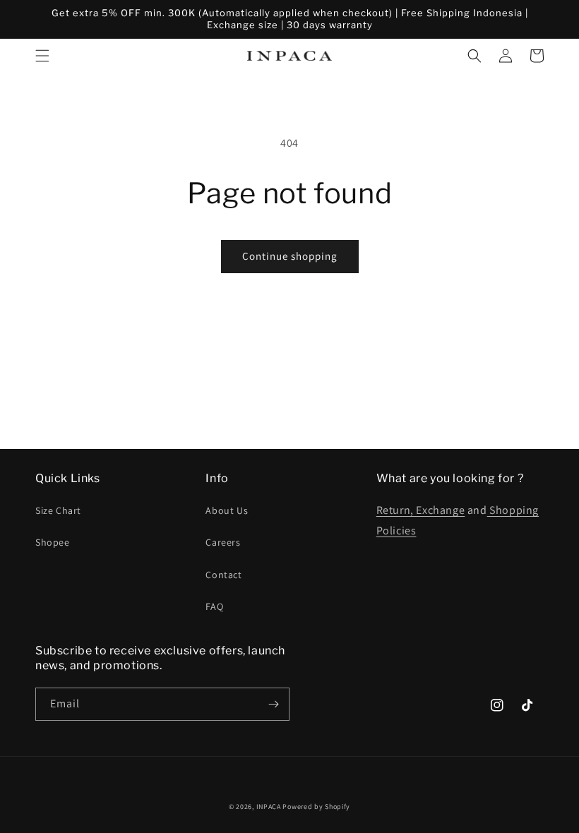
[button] (42, 55)
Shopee (52, 542)
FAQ (214, 606)
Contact (223, 574)
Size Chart (58, 510)
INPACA (268, 806)
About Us (226, 510)
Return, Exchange (420, 510)
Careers (222, 542)
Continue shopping (290, 256)
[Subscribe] (273, 704)
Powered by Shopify (316, 806)
